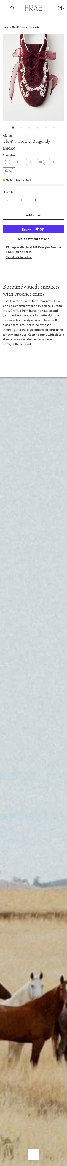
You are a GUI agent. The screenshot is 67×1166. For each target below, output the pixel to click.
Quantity (8, 192)
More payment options (33, 239)
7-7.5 (29, 161)
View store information (19, 257)
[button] (33, 77)
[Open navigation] (5, 8)
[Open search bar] (13, 8)
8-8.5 (41, 161)
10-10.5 (9, 170)
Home (6, 27)
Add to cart (33, 215)
